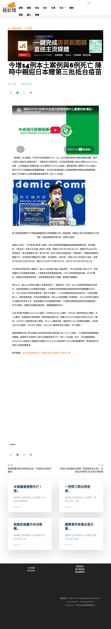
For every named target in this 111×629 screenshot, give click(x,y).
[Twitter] (31, 93)
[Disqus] (55, 399)
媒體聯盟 (16, 28)
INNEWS (13, 444)
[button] (88, 3)
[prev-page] (9, 555)
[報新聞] (14, 7)
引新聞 (28, 28)
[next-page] (14, 555)
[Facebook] (11, 93)
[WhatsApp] (24, 93)
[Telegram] (17, 93)
